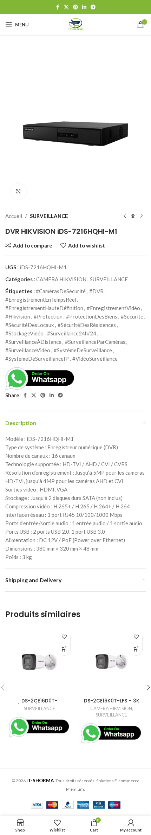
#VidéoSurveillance (95, 358)
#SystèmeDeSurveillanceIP (37, 358)
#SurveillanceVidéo (27, 350)
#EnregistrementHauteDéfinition (44, 308)
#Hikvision (17, 316)
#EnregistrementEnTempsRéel (40, 299)
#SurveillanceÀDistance (33, 342)
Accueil (13, 216)
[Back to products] (133, 216)
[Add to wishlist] (64, 637)
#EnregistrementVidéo (113, 308)
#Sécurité (132, 316)
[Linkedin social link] (84, 7)
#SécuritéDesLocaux (29, 325)
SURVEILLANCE (49, 216)
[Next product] (141, 216)
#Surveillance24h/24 (71, 333)
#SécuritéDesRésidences (87, 325)
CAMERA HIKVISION (61, 279)
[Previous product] (124, 216)
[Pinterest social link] (75, 7)
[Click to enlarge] (18, 191)
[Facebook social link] (57, 7)
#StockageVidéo (24, 333)
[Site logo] (76, 24)
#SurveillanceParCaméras (95, 342)
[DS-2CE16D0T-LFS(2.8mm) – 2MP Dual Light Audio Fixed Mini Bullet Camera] (39, 661)
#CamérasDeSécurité (61, 291)
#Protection (48, 316)
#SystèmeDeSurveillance (83, 350)
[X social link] (66, 7)
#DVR (96, 291)
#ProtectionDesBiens (91, 316)
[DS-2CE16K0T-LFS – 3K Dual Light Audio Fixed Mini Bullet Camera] (111, 661)
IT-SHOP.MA (40, 780)
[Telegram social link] (93, 7)
